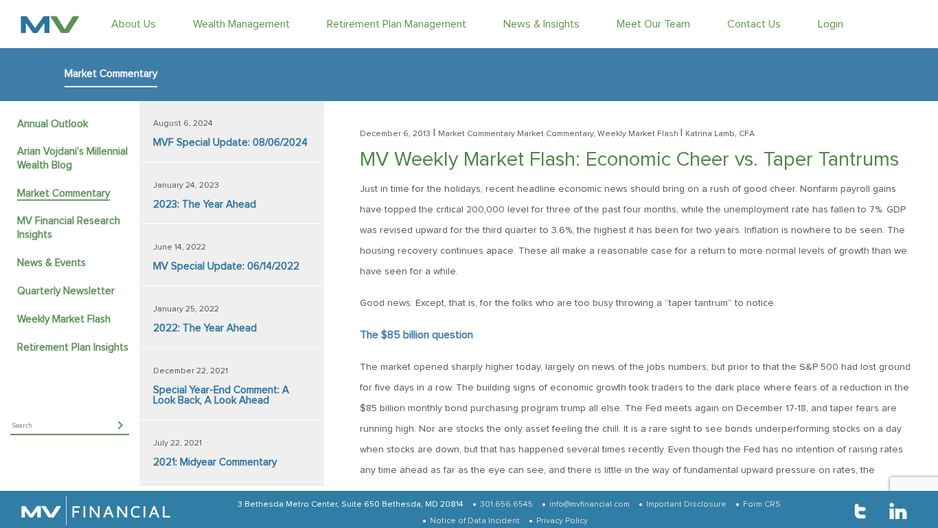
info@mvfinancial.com (589, 504)
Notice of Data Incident (475, 521)
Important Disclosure (686, 504)
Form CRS (762, 504)
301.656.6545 (506, 504)
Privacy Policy (562, 521)
